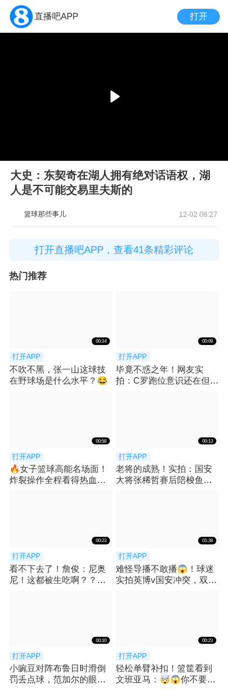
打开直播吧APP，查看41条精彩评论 (114, 250)
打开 (199, 16)
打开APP (26, 357)
